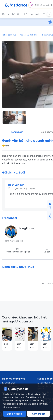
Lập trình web (31, 14)
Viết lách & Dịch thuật (29, 35)
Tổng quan (17, 132)
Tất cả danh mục (9, 35)
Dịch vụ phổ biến (11, 14)
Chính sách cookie (11, 407)
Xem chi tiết (38, 413)
